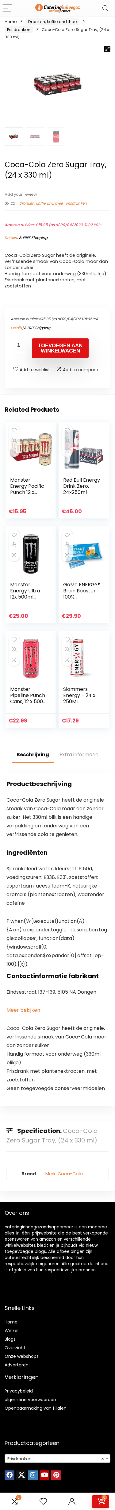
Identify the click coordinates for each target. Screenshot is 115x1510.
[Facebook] (9, 1475)
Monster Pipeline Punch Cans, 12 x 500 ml (27, 698)
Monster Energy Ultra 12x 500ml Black (25, 594)
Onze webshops (22, 1356)
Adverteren (17, 1365)
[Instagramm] (33, 1475)
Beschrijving (33, 754)
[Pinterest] (56, 1475)
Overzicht (15, 1348)
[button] (107, 49)
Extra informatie (78, 754)
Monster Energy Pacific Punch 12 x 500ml (27, 489)
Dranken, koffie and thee (52, 22)
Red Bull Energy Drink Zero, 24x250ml (81, 486)
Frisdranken (18, 30)
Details (11, 237)
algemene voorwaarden (30, 1399)
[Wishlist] (43, 1501)
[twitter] (21, 1475)
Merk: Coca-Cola (64, 1174)
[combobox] (57, 1458)
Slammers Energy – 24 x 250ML (79, 695)
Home (11, 22)
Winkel (11, 1330)
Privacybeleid (19, 1391)
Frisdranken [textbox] (55, 1459)
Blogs (10, 1339)
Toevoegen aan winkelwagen (60, 348)
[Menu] (7, 8)
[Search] (105, 8)
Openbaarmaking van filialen (36, 1408)
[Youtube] (44, 1475)
